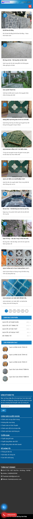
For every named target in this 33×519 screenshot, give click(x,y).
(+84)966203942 (12, 473)
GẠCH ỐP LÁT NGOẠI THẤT (10, 332)
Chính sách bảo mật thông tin (10, 431)
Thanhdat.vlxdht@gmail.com (11, 476)
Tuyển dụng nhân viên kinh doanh (11, 444)
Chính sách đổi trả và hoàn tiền (10, 428)
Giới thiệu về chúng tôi (8, 455)
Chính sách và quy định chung (10, 419)
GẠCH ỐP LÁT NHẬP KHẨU (10, 322)
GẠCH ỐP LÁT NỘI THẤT (9, 329)
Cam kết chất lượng (7, 457)
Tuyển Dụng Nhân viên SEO (9, 441)
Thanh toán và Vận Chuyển (9, 425)
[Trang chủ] (16, 2)
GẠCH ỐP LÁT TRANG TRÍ (10, 325)
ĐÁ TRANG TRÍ (6, 336)
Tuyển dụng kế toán (7, 438)
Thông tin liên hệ (6, 452)
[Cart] (30, 6)
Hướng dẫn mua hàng (8, 422)
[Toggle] (30, 322)
